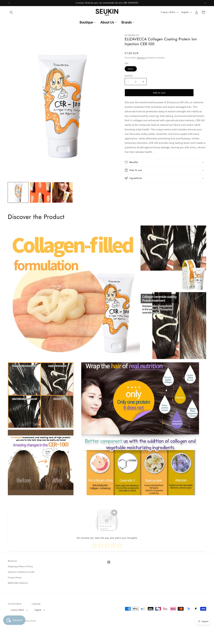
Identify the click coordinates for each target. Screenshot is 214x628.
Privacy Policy (14, 577)
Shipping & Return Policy (20, 566)
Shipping (141, 57)
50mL (131, 68)
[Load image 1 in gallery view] (18, 192)
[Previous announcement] (8, 3)
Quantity (129, 75)
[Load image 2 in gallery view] (40, 192)
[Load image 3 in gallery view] (62, 192)
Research (12, 561)
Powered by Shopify (28, 621)
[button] (11, 12)
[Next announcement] (205, 3)
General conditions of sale (21, 572)
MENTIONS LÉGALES (18, 583)
